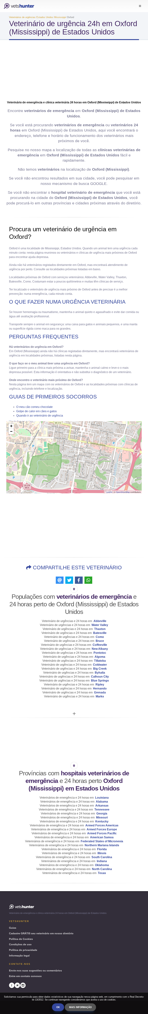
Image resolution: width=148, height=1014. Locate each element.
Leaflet (109, 491)
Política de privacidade (23, 950)
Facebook (11, 985)
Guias (12, 927)
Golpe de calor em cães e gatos (36, 411)
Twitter (17, 985)
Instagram (23, 985)
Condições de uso (20, 944)
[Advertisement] (74, 71)
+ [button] (11, 426)
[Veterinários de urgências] (19, 6)
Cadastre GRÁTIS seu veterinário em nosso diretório (41, 933)
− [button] (11, 431)
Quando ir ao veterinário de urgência (39, 415)
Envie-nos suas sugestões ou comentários (35, 970)
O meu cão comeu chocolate (34, 406)
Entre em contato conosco (25, 976)
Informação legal (19, 955)
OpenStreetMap (123, 491)
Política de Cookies (21, 939)
